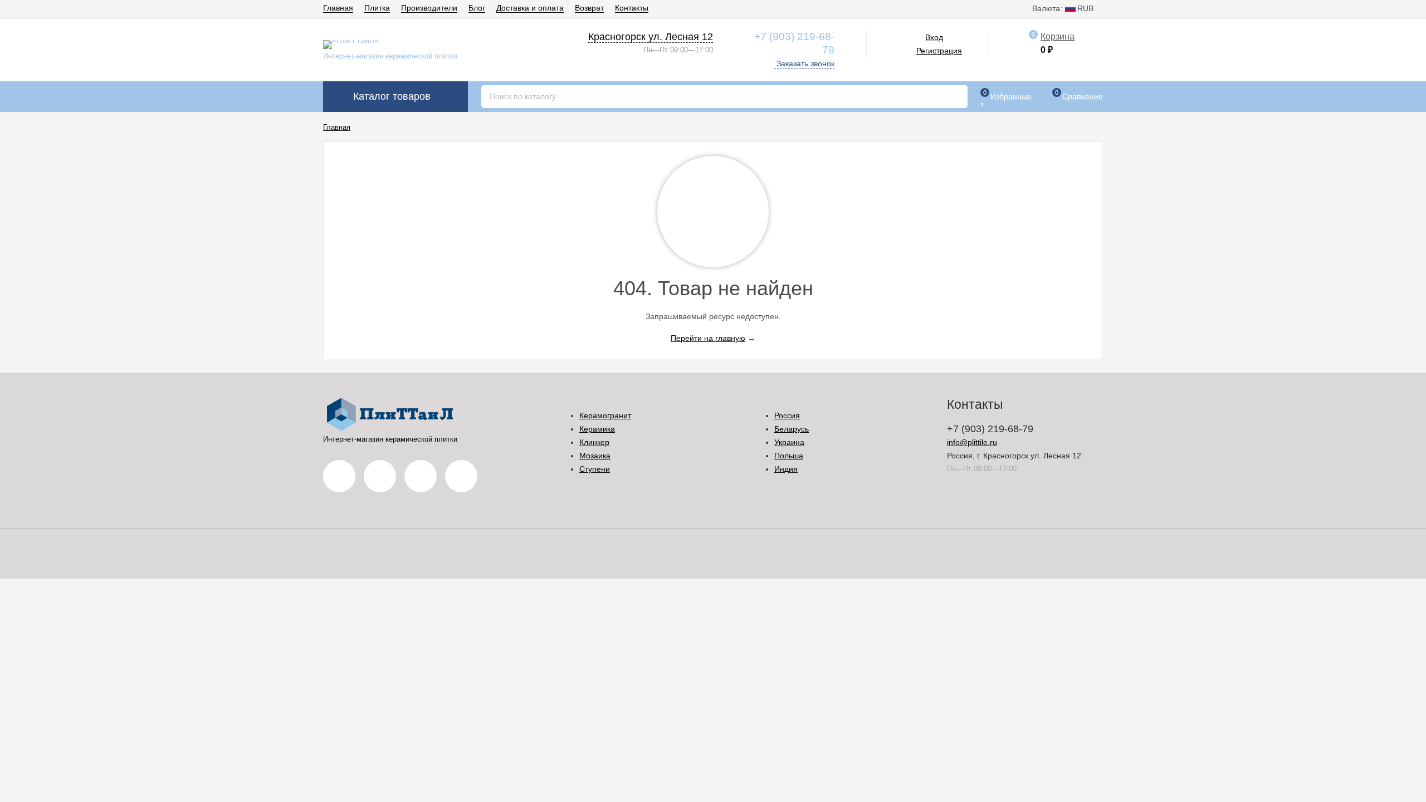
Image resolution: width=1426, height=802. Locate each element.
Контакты (631, 7)
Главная (338, 7)
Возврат (589, 7)
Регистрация (939, 50)
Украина (789, 442)
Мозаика (595, 455)
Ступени (594, 468)
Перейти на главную (708, 338)
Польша (788, 455)
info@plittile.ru (972, 442)
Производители (429, 7)
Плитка (377, 7)
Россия (787, 415)
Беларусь (791, 428)
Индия (786, 468)
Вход (934, 37)
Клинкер (594, 442)
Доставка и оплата (530, 7)
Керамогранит (605, 415)
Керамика (597, 428)
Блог (476, 7)
